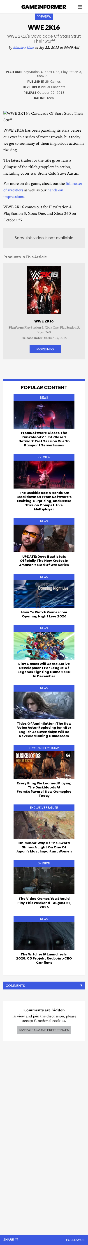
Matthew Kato (23, 48)
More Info (45, 349)
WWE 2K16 (44, 321)
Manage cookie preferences (44, 1029)
